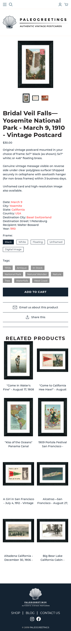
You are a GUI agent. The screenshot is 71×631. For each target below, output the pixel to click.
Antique (22, 267)
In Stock (38, 267)
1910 (13, 228)
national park (13, 274)
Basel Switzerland (39, 217)
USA (18, 213)
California (18, 209)
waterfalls (22, 280)
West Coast (41, 280)
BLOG (30, 613)
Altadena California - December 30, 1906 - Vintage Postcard (18, 560)
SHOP (15, 613)
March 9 (16, 202)
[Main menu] (5, 4)
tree (7, 280)
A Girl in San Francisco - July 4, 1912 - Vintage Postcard (18, 503)
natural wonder (37, 274)
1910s (8, 267)
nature (57, 274)
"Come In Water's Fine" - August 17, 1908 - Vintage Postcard (18, 389)
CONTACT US (50, 613)
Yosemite (15, 206)
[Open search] (11, 4)
